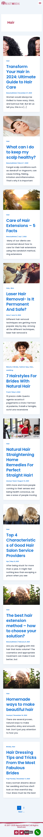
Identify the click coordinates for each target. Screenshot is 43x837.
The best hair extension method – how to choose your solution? (21, 626)
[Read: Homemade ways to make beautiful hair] (21, 678)
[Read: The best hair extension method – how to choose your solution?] (21, 594)
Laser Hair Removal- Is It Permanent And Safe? (20, 301)
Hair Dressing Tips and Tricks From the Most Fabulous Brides (21, 763)
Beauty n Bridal (12, 367)
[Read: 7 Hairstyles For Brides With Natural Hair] (21, 351)
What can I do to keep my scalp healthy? (21, 152)
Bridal (8, 747)
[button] (40, 3)
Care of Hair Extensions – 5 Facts (20, 226)
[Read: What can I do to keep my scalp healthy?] (21, 126)
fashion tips (24, 367)
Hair (8, 61)
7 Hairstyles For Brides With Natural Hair (21, 381)
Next (21, 812)
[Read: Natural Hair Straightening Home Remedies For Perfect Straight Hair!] (21, 428)
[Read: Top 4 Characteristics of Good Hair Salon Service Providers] (21, 514)
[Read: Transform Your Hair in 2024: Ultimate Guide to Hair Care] (21, 45)
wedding (9, 370)
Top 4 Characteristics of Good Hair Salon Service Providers (21, 545)
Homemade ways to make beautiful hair (20, 704)
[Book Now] (37, 832)
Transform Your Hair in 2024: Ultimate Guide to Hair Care (21, 77)
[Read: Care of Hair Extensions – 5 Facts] (21, 199)
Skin (12, 288)
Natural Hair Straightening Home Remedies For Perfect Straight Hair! (20, 462)
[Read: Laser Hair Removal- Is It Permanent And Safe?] (21, 272)
